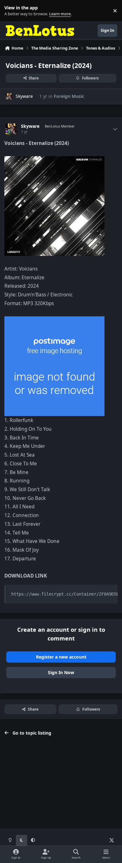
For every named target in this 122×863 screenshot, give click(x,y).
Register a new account (61, 657)
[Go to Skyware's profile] (9, 96)
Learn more (12, 11)
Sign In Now (61, 672)
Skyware (24, 96)
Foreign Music (69, 96)
